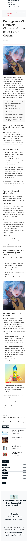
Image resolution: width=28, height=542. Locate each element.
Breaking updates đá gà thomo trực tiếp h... (17, 445)
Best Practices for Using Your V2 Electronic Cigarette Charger (14, 115)
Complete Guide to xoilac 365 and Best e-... (18, 431)
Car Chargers (9, 111)
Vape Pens (19, 519)
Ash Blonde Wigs (19, 532)
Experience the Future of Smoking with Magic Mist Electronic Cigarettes (14, 422)
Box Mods (7, 516)
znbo (4, 39)
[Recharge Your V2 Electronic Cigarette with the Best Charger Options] (14, 60)
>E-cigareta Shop (10, 532)
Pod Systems (8, 519)
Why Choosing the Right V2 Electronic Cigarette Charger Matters (13, 104)
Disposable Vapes (9, 14)
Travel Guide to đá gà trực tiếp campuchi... (18, 453)
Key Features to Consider (12, 106)
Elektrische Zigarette (11, 535)
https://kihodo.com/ (16, 509)
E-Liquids (20, 516)
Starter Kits (14, 519)
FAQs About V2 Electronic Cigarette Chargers (14, 120)
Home (4, 12)
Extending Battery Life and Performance (13, 117)
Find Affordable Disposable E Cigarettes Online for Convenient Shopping (14, 417)
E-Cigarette (15, 534)
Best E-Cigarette (8, 534)
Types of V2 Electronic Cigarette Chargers (13, 108)
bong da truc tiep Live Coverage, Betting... (17, 438)
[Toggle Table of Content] (21, 102)
